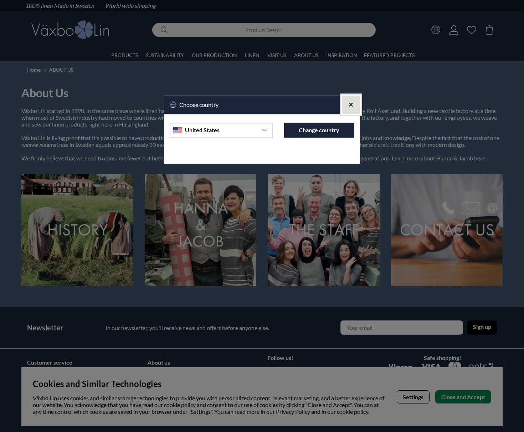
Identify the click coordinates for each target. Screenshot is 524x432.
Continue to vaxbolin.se (262, 155)
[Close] (351, 105)
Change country (319, 130)
